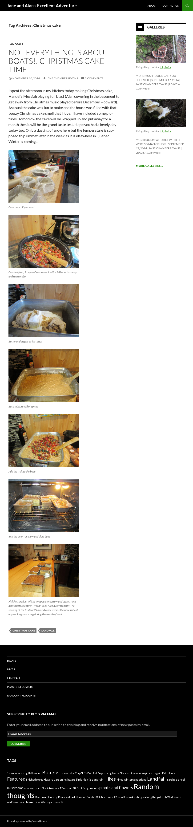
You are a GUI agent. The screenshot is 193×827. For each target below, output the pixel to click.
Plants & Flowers (20, 686)
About (152, 5)
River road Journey (46, 796)
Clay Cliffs (81, 773)
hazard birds (74, 779)
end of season (133, 773)
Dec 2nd (92, 773)
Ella (122, 773)
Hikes (11, 669)
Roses (61, 796)
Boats (11, 660)
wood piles (34, 802)
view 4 (129, 796)
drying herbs (111, 773)
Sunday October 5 (97, 796)
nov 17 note (61, 788)
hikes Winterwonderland (131, 779)
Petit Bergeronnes (87, 788)
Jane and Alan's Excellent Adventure (42, 5)
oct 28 (72, 788)
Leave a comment (149, 152)
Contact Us (170, 5)
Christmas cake (23, 630)
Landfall (16, 44)
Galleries (156, 27)
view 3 (121, 796)
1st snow (12, 773)
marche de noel (175, 779)
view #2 (112, 796)
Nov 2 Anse (48, 788)
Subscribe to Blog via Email (32, 714)
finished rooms (34, 779)
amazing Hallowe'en (29, 773)
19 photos (165, 67)
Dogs (100, 773)
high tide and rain (93, 779)
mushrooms (15, 788)
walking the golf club (155, 796)
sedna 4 (70, 796)
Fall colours (168, 773)
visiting (137, 796)
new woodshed (32, 788)
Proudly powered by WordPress (27, 821)
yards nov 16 (56, 802)
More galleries (150, 165)
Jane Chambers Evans (62, 78)
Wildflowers (174, 796)
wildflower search (17, 802)
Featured (16, 779)
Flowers (48, 779)
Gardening (60, 779)
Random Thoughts (21, 695)
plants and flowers (116, 787)
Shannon (81, 796)
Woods (44, 802)
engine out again (151, 773)
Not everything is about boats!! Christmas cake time (58, 61)
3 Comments (94, 78)
